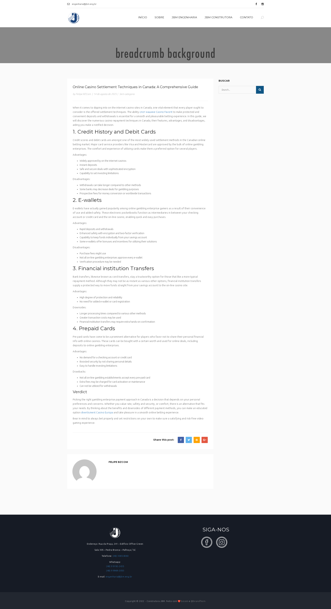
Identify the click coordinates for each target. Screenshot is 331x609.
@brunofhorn (198, 601)
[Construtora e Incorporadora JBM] (73, 17)
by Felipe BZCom (82, 94)
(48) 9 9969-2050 (115, 570)
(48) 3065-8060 (121, 556)
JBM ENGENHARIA (184, 17)
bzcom (184, 601)
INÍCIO (142, 17)
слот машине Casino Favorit (156, 112)
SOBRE (159, 17)
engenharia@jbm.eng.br (119, 576)
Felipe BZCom (118, 462)
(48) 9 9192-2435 (115, 566)
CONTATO (246, 17)
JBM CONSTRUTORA (218, 17)
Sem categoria (126, 94)
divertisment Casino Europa (97, 412)
